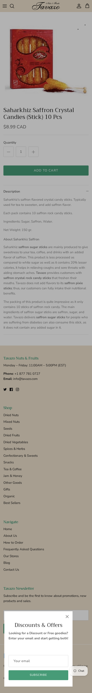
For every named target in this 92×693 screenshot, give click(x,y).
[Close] (67, 616)
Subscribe (38, 675)
